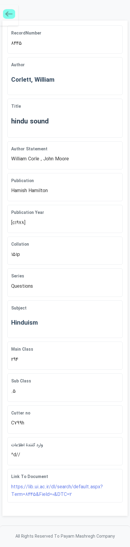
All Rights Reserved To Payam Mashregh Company (65, 536)
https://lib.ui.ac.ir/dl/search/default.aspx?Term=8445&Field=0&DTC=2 (57, 491)
